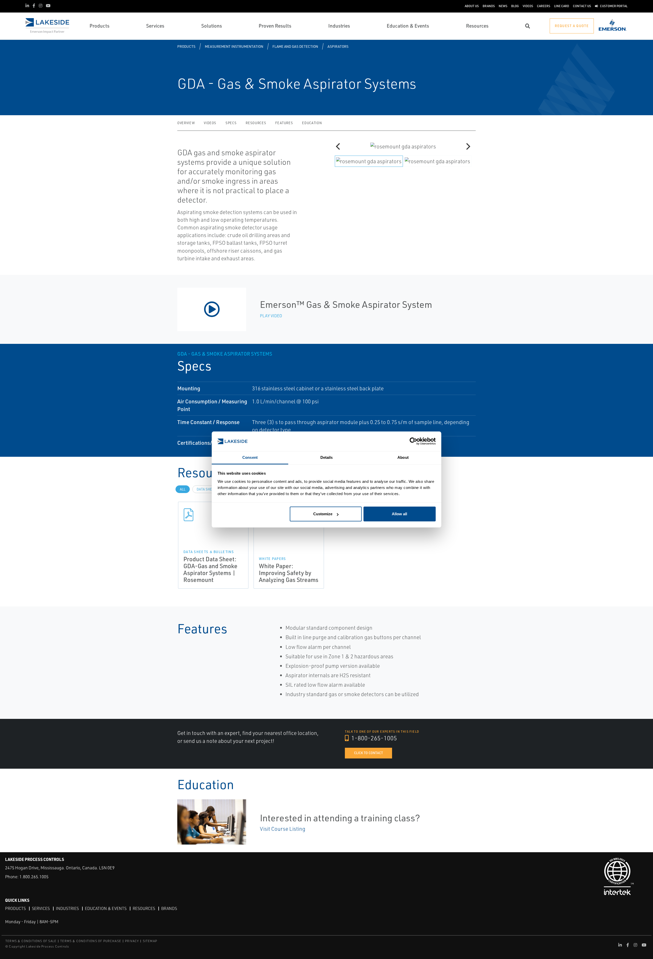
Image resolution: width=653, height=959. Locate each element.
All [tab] (182, 489)
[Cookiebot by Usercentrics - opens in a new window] (413, 441)
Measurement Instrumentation (234, 46)
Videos (210, 123)
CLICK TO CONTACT (368, 753)
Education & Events (106, 908)
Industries (67, 908)
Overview (186, 123)
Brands (169, 908)
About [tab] (403, 457)
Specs (230, 123)
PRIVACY (132, 941)
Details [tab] (326, 457)
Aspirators (338, 46)
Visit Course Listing (282, 828)
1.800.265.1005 (33, 876)
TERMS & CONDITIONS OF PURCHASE (90, 941)
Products (186, 46)
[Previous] (338, 146)
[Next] (467, 146)
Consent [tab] (250, 457)
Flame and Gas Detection (295, 46)
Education (312, 123)
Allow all (399, 514)
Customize (322, 514)
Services (41, 908)
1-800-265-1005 (373, 738)
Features (284, 123)
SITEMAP (150, 941)
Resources (256, 123)
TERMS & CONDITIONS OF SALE (30, 941)
